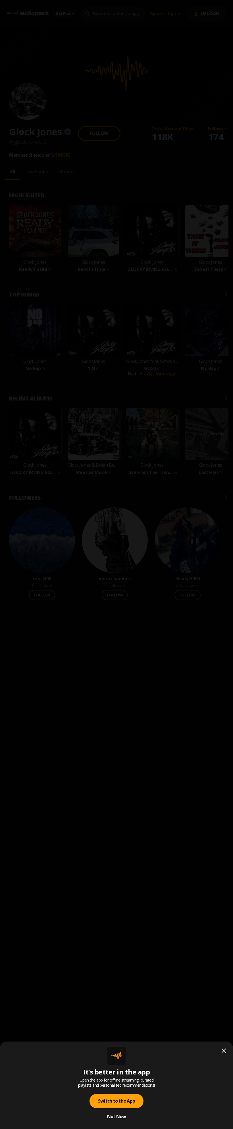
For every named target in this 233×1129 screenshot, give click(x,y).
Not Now (116, 1116)
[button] (116, 564)
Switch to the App (116, 1101)
